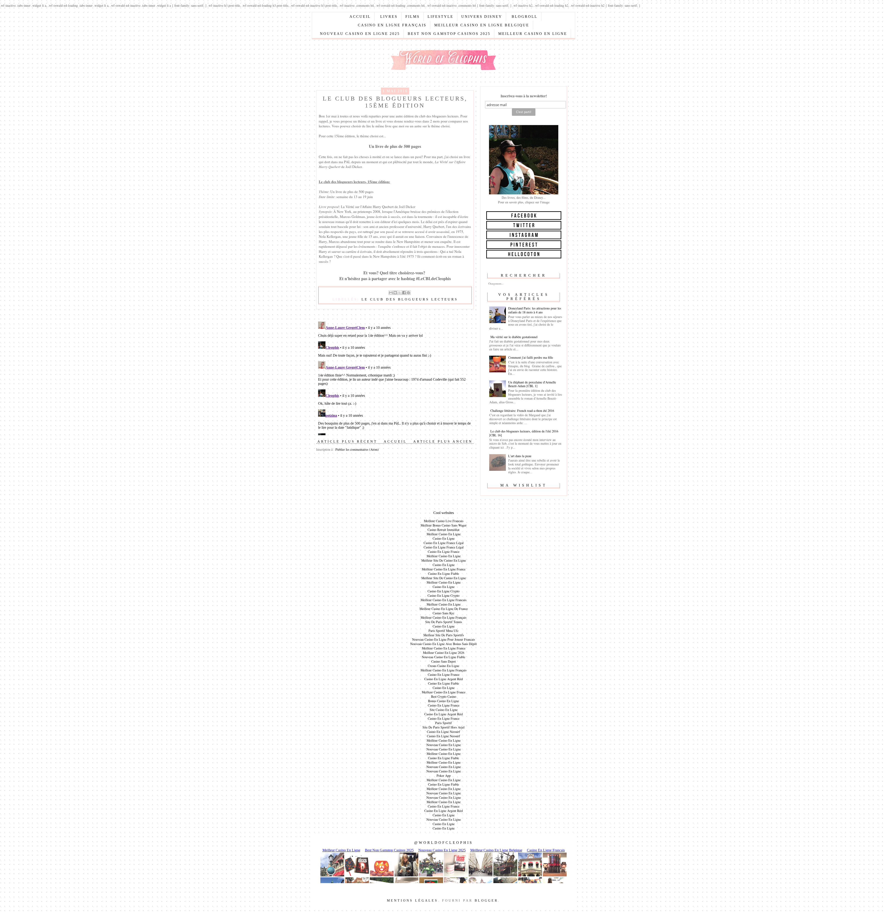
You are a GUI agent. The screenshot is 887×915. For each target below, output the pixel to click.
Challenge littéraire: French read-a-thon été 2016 (522, 410)
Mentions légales (412, 900)
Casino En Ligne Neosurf (443, 731)
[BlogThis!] (395, 292)
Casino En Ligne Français (392, 25)
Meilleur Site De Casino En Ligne (443, 560)
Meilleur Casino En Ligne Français (443, 617)
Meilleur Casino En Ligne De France (443, 608)
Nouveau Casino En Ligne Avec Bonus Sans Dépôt (443, 644)
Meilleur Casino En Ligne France (443, 569)
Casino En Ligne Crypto (443, 591)
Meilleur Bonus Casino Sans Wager (444, 525)
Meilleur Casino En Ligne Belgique (481, 25)
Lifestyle (440, 16)
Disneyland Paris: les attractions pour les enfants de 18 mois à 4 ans (534, 310)
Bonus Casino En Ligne (443, 701)
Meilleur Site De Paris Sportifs (443, 635)
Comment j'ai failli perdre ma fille (530, 357)
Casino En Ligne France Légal (444, 543)
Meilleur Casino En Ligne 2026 (443, 652)
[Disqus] (395, 377)
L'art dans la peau (519, 456)
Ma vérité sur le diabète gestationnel (514, 337)
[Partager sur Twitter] (399, 292)
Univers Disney (481, 16)
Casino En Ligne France (443, 551)
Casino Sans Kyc (443, 613)
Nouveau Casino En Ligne (443, 745)
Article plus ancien (443, 441)
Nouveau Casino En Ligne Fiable (443, 657)
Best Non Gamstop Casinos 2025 (449, 34)
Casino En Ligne (444, 538)
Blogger (486, 900)
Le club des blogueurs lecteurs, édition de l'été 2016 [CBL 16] (523, 433)
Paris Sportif (443, 723)
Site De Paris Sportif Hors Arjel (443, 727)
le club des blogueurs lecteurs (409, 299)
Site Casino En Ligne (444, 709)
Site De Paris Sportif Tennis (443, 622)
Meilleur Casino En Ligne (532, 34)
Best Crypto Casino (443, 696)
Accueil (360, 16)
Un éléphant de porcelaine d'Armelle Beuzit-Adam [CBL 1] (532, 384)
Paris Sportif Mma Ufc (443, 630)
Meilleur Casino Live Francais (443, 521)
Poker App (444, 775)
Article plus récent (347, 441)
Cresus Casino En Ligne (443, 666)
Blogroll (525, 16)
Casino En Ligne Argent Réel (443, 679)
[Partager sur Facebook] (404, 292)
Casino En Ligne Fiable (443, 573)
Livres (389, 16)
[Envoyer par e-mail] (391, 292)
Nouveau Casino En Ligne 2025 (360, 34)
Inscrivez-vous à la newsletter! (524, 95)
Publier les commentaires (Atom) (357, 449)
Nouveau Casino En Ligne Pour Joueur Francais (443, 639)
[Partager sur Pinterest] (408, 292)
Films (412, 16)
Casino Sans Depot (443, 661)
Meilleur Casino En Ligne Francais (443, 600)
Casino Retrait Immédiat (443, 529)
